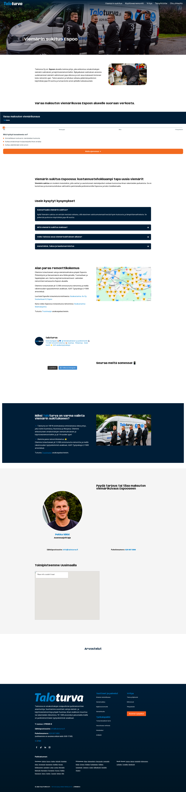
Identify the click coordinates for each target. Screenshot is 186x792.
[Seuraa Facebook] (36, 747)
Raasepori (38, 774)
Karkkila (55, 764)
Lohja (51, 768)
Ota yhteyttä (176, 4)
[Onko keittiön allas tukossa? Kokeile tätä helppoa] (83, 360)
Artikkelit (99, 735)
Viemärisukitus (100, 702)
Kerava (60, 764)
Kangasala (99, 761)
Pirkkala (87, 764)
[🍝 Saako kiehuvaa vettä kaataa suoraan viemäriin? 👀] (69, 360)
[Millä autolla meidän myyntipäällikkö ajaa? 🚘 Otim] (83, 352)
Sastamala (79, 768)
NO (39, 741)
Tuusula (53, 774)
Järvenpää (42, 764)
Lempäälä (106, 761)
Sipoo (44, 774)
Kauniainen (49, 764)
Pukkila (62, 771)
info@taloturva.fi (70, 549)
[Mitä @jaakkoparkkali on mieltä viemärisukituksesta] (55, 360)
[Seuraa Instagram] (49, 747)
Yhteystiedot (131, 707)
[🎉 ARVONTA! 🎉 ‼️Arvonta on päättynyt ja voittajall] (41, 360)
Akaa (85, 761)
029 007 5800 (130, 549)
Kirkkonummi (39, 768)
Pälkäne (100, 764)
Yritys (149, 4)
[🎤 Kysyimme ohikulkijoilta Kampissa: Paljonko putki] (69, 352)
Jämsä (132, 761)
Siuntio (48, 774)
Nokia (77, 764)
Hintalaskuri (99, 730)
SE (36, 741)
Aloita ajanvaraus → (93, 151)
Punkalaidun (94, 764)
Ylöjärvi (78, 771)
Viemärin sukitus (113, 4)
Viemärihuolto (100, 711)
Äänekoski (132, 764)
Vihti (62, 774)
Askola (44, 761)
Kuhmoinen (144, 761)
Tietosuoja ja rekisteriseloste (61, 787)
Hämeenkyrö (91, 761)
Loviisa (56, 768)
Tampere (86, 768)
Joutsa (128, 761)
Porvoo (57, 771)
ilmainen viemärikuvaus (103, 697)
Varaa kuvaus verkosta (103, 725)
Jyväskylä (137, 761)
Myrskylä (61, 768)
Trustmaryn (47, 311)
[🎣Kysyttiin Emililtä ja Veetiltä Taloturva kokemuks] (55, 352)
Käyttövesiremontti (134, 4)
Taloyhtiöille (161, 4)
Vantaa (59, 774)
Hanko (53, 761)
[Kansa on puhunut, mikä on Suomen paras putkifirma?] (41, 352)
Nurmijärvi (44, 771)
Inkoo (36, 764)
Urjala (91, 768)
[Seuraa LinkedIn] (45, 747)
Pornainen (51, 771)
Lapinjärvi (46, 768)
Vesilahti (104, 768)
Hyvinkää (63, 761)
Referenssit (130, 702)
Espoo (48, 761)
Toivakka (125, 764)
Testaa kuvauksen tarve (103, 721)
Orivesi (82, 764)
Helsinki (58, 761)
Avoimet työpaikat (136, 713)
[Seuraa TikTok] (41, 747)
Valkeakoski (97, 768)
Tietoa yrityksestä (132, 697)
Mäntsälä (37, 771)
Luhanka (119, 764)
